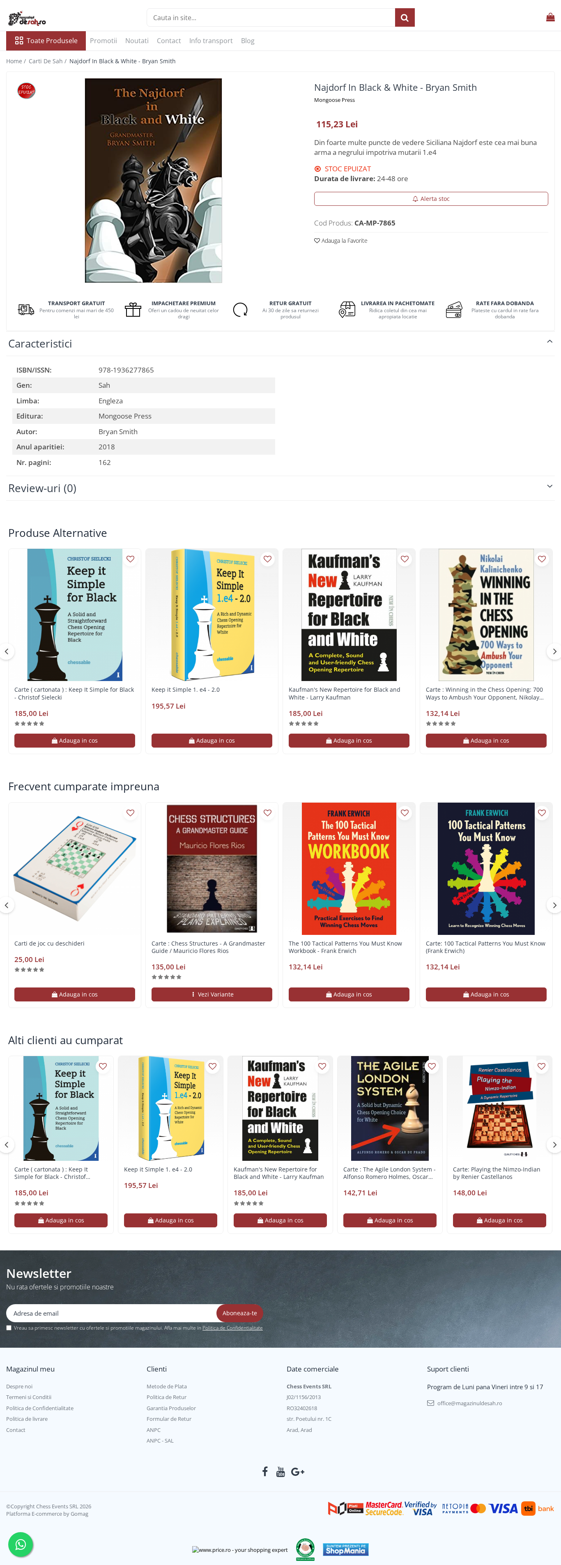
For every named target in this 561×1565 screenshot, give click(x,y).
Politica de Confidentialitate (232, 1327)
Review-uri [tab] (42, 488)
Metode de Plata (167, 1386)
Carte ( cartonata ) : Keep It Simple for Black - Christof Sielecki (74, 693)
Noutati (137, 40)
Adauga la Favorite (344, 240)
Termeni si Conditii (28, 1397)
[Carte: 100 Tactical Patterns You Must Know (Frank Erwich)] (486, 869)
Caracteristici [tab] (40, 343)
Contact (169, 40)
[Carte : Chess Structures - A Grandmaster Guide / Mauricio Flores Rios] (212, 869)
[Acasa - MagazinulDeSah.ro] (47, 18)
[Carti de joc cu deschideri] (75, 869)
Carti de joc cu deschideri (49, 943)
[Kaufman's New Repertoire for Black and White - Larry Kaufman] (349, 615)
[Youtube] (281, 1471)
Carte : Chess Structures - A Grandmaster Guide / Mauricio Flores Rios (208, 947)
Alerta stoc (435, 199)
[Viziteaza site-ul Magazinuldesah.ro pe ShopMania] (346, 1549)
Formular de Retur (169, 1418)
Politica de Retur (166, 1397)
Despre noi (19, 1386)
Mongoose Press (334, 100)
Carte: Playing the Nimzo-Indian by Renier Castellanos (496, 1173)
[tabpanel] (153, 180)
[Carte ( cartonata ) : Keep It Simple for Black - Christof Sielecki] (75, 615)
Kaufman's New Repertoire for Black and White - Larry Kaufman (344, 693)
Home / (17, 61)
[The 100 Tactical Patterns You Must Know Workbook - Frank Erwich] (349, 869)
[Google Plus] (296, 1471)
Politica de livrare (27, 1418)
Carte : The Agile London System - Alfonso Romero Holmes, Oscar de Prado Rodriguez (389, 1173)
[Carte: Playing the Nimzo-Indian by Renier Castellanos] (499, 1108)
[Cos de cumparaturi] (550, 17)
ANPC (154, 1430)
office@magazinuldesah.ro (469, 1403)
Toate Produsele (52, 40)
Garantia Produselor (171, 1408)
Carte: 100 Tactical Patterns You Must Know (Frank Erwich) (485, 947)
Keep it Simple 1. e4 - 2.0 (186, 689)
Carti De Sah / (48, 61)
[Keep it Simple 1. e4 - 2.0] (212, 615)
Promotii (103, 40)
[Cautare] (405, 17)
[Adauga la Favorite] (130, 559)
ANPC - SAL (160, 1440)
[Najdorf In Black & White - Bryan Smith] (153, 180)
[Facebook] (265, 1471)
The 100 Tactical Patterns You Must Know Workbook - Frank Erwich (345, 947)
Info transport (211, 40)
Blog (248, 40)
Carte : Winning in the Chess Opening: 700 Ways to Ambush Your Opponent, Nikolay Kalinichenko (484, 693)
